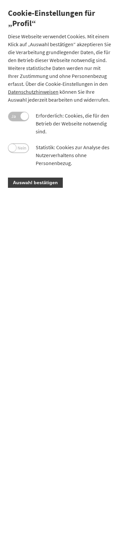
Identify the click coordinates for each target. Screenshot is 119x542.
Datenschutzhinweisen (33, 91)
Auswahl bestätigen (35, 182)
